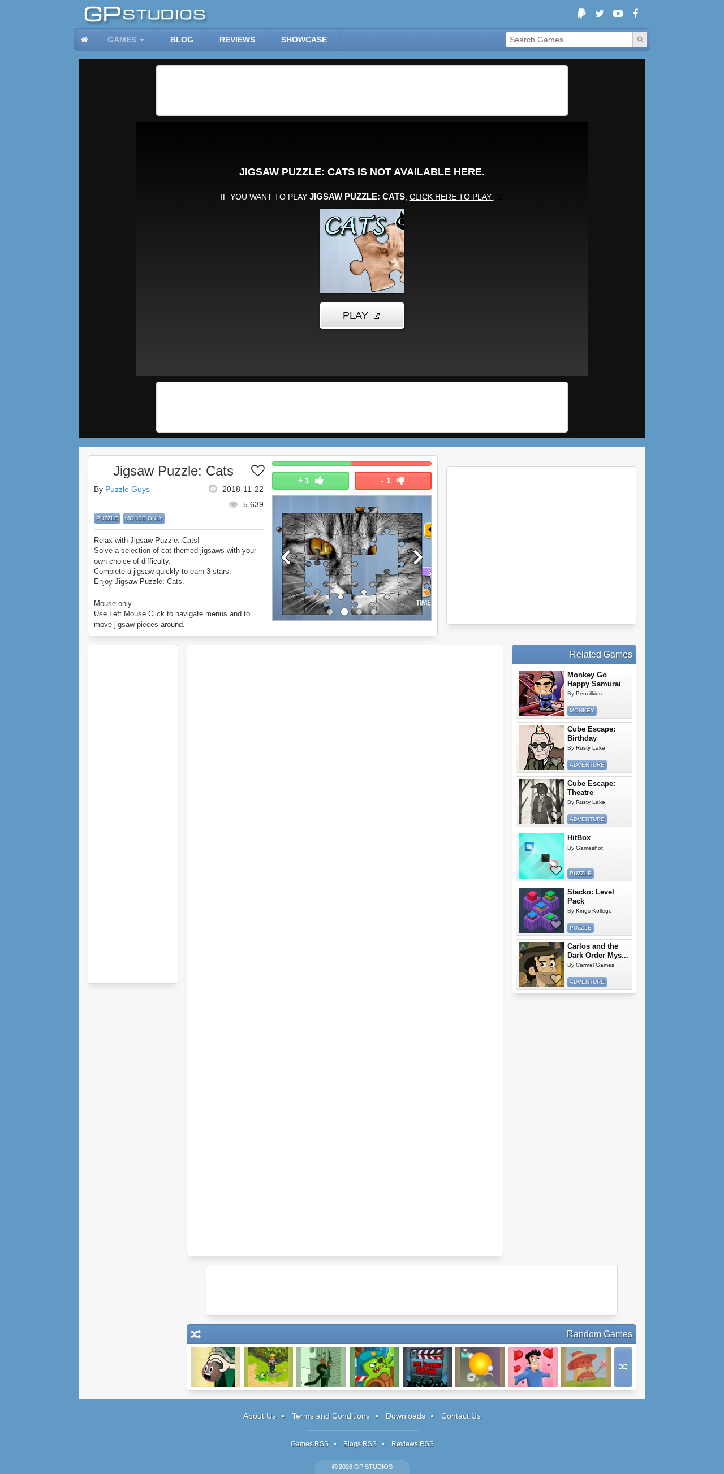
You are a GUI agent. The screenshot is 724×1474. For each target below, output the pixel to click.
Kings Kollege (594, 910)
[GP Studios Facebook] (636, 14)
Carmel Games (595, 965)
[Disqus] (345, 801)
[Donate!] (581, 14)
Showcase (304, 39)
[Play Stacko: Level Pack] (541, 910)
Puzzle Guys (127, 489)
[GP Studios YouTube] (618, 14)
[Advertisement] (362, 90)
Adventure (587, 765)
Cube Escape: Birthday (591, 733)
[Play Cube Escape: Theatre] (541, 801)
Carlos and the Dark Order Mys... (597, 950)
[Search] (639, 39)
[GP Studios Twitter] (600, 14)
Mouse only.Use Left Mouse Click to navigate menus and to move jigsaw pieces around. (172, 613)
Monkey (582, 710)
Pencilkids (589, 693)
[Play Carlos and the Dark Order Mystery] (541, 964)
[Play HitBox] (541, 856)
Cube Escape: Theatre (591, 788)
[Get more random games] (623, 1367)
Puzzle (107, 518)
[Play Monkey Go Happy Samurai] (541, 693)
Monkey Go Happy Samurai (594, 679)
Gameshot (589, 848)
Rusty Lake (590, 748)
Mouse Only (144, 518)
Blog (181, 39)
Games (121, 39)
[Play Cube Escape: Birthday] (541, 747)
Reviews (237, 39)
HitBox (579, 837)
